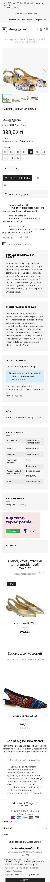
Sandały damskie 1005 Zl (25, 623)
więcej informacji (12, 875)
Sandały (22, 504)
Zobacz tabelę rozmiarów (19, 244)
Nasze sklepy (14, 20)
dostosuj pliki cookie (30, 875)
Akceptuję (25, 880)
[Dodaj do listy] (38, 178)
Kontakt (7, 5)
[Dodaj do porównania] (5, 185)
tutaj (33, 366)
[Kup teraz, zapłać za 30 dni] (21, 525)
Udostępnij (16, 237)
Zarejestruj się (40, 20)
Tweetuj (21, 237)
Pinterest (26, 237)
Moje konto (27, 20)
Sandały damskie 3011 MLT (25, 716)
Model (5, 125)
